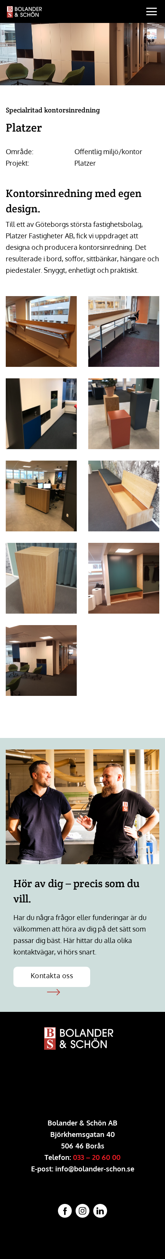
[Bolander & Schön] (59, 12)
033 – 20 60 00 (96, 1157)
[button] (152, 11)
